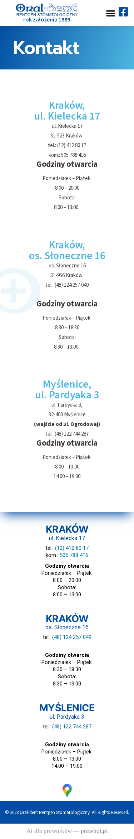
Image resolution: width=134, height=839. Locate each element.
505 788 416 (74, 555)
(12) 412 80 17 (72, 548)
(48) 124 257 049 (71, 637)
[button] (110, 13)
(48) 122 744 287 (71, 726)
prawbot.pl (94, 831)
